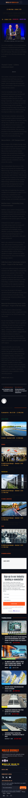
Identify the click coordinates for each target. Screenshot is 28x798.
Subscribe (23, 788)
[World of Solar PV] (10, 765)
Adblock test (5, 377)
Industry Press (23, 19)
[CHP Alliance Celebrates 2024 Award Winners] (14, 31)
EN (3, 795)
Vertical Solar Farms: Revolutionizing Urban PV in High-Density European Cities (12, 496)
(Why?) (11, 377)
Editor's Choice (4, 633)
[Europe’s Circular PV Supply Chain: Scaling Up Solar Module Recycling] (14, 536)
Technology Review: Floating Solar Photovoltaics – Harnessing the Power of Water (14, 734)
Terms (4, 793)
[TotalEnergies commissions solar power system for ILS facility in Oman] (14, 701)
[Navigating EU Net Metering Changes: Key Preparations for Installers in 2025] (14, 509)
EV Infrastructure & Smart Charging (8, 658)
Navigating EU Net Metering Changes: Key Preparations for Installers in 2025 (11, 523)
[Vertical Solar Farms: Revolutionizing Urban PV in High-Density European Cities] (14, 481)
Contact (8, 793)
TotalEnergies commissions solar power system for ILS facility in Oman (14, 710)
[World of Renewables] (5, 761)
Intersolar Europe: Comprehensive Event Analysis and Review (14, 687)
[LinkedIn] (6, 777)
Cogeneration (15, 19)
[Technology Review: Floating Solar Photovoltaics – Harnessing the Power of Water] (14, 724)
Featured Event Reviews (6, 683)
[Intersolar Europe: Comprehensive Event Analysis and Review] (14, 678)
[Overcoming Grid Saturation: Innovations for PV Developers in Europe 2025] (14, 454)
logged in (12, 564)
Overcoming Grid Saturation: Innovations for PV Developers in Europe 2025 (12, 468)
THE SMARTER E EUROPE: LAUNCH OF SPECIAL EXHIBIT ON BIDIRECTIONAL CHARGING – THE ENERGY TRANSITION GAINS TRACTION (14, 663)
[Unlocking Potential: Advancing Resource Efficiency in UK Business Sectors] (14, 429)
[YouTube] (10, 777)
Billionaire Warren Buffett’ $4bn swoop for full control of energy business (21, 391)
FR (11, 795)
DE (7, 795)
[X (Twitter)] (3, 777)
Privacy (23, 791)
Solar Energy (4, 706)
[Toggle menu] (20, 2)
